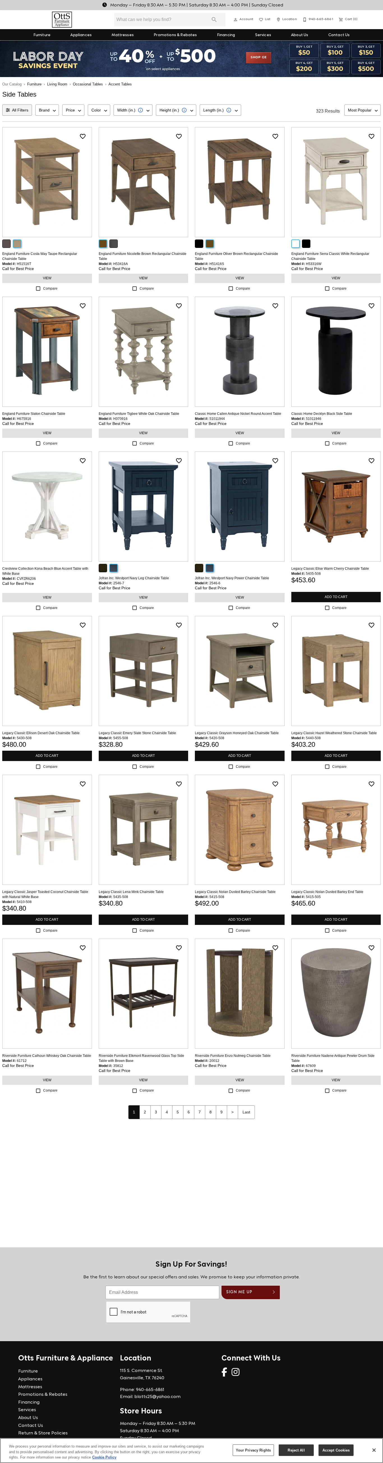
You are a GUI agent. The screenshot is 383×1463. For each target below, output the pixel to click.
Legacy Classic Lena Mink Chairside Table (131, 892)
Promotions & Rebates (175, 35)
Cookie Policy (104, 1457)
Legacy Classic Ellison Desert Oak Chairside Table (41, 733)
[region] (191, 1450)
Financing (226, 35)
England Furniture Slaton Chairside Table (33, 414)
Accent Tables (120, 84)
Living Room (57, 84)
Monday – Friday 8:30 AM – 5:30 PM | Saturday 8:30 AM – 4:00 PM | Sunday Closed (196, 5)
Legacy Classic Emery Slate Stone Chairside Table (137, 733)
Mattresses (123, 35)
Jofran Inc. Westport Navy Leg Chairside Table (134, 578)
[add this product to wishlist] (82, 136)
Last (246, 1112)
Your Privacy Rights (253, 1450)
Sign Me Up (239, 1292)
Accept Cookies (336, 1450)
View (47, 278)
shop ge (259, 57)
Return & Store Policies (43, 1433)
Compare (50, 288)
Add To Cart (336, 597)
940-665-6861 (150, 1390)
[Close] (374, 1450)
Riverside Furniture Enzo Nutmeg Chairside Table (233, 1056)
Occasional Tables (88, 84)
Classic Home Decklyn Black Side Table (321, 414)
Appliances (81, 35)
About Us (299, 35)
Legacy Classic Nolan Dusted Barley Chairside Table (235, 892)
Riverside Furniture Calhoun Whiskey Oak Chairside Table (46, 1056)
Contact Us (339, 35)
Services (263, 35)
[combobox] (47, 110)
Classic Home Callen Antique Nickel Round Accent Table (238, 414)
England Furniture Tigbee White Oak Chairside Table (139, 414)
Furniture (41, 35)
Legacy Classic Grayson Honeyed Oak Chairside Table (237, 733)
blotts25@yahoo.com (157, 1397)
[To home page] (62, 19)
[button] (235, 19)
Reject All (296, 1450)
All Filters (20, 110)
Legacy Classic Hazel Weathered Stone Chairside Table (334, 733)
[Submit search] (214, 20)
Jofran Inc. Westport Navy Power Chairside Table (232, 578)
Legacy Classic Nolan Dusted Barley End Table (327, 892)
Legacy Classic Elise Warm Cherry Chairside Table (330, 569)
